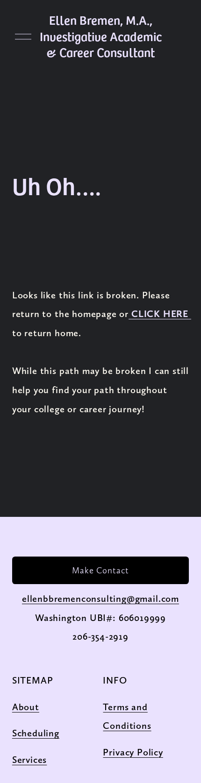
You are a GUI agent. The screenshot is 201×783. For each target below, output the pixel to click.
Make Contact (100, 570)
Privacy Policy (133, 752)
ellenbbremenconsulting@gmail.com (100, 598)
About (25, 706)
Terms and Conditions (127, 716)
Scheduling (35, 733)
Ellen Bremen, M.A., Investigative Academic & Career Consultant (101, 36)
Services (29, 759)
